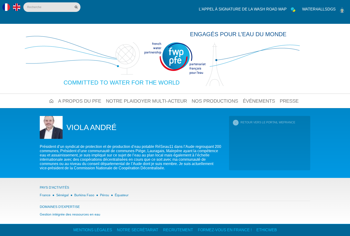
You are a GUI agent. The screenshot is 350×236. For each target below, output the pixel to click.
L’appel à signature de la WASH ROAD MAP (243, 9)
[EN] (16, 7)
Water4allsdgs (319, 9)
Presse (289, 101)
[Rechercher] (75, 7)
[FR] (6, 7)
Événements (259, 101)
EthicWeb (266, 230)
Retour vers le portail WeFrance (267, 122)
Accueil (51, 101)
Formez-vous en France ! (225, 230)
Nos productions (215, 101)
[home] (175, 58)
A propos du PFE (79, 101)
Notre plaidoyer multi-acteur (146, 101)
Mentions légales (92, 230)
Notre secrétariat (137, 230)
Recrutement (178, 230)
